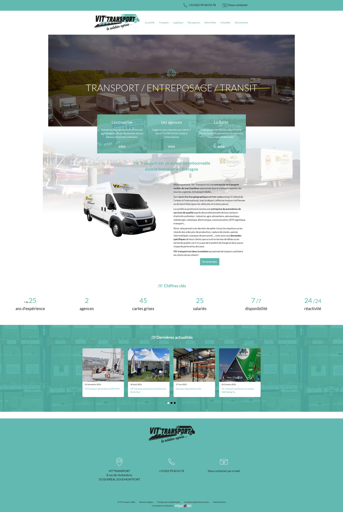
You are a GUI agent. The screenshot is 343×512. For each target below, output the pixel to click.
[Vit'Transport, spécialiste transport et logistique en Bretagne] (116, 30)
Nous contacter (238, 5)
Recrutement (241, 22)
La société (150, 22)
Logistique (178, 22)
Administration (219, 502)
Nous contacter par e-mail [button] (224, 471)
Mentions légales (146, 502)
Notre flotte (210, 22)
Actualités (225, 22)
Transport (164, 22)
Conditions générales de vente (196, 502)
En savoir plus (209, 261)
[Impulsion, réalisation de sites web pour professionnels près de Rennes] (182, 506)
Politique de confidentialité (168, 502)
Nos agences (194, 22)
